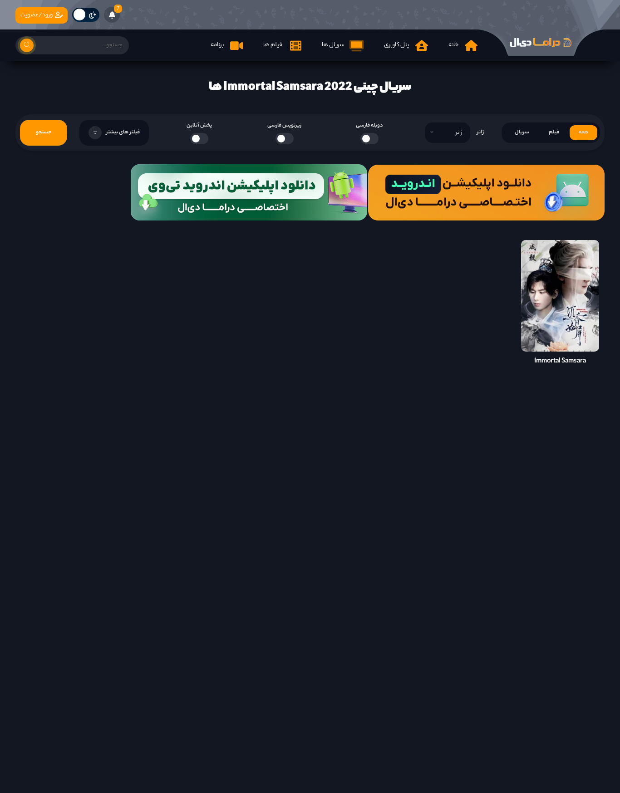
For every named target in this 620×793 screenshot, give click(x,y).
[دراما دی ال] (541, 42)
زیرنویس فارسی (284, 125)
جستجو (43, 132)
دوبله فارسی (369, 125)
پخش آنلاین (199, 125)
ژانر (480, 132)
